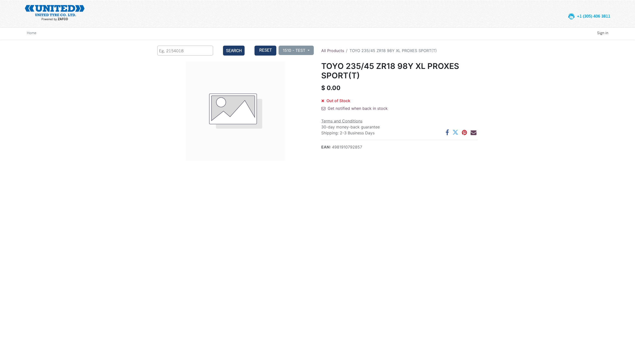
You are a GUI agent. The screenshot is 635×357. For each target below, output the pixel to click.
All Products (332, 50)
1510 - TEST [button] (295, 50)
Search (234, 50)
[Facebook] (447, 132)
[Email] (473, 132)
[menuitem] (31, 33)
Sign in (602, 32)
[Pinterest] (464, 132)
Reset (265, 50)
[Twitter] (455, 132)
